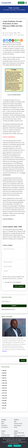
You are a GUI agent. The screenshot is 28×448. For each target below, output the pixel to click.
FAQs (2, 433)
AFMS (15, 427)
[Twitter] (7, 40)
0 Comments (20, 35)
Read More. (4, 351)
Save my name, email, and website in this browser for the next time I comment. (13, 277)
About (3, 421)
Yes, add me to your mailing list (13, 282)
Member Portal (18, 423)
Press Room (4, 427)
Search (23, 360)
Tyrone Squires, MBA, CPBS (12, 33)
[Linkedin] (10, 40)
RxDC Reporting (5, 437)
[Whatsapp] (15, 40)
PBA (15, 421)
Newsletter (4, 425)
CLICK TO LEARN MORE (14, 94)
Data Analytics (18, 425)
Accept (10, 445)
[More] (21, 40)
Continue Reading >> (8, 218)
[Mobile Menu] (26, 2)
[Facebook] (4, 40)
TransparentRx (6, 3)
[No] (26, 439)
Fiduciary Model (5, 435)
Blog (2, 423)
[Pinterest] (12, 40)
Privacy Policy (17, 445)
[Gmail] (18, 40)
